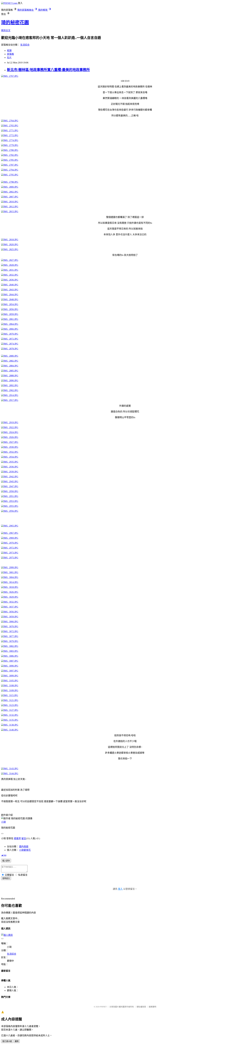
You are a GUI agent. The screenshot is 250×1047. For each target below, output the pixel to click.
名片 (9, 57)
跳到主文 (5, 30)
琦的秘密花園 (15, 22)
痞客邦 (17, 838)
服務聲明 (152, 1007)
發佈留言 (6, 878)
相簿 (9, 50)
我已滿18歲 (7, 1041)
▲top (3, 855)
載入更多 (6, 861)
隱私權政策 (141, 1007)
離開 (17, 1041)
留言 (23, 838)
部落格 (10, 54)
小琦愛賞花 (25, 850)
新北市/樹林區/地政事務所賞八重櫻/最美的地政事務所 (48, 70)
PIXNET (103, 1007)
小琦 (3, 822)
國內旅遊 (23, 846)
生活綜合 (25, 45)
